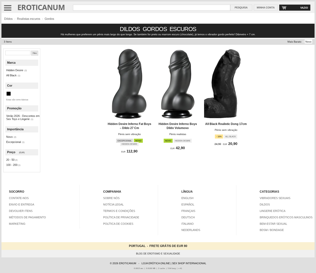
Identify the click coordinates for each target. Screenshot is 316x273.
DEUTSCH (188, 217)
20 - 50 (10, 159)
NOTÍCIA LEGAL (113, 204)
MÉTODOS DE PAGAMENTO (27, 217)
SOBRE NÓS (111, 198)
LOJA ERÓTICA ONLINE (156, 263)
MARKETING (17, 223)
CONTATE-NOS (19, 198)
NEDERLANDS (190, 230)
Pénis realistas (177, 134)
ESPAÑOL (187, 204)
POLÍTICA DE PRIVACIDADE (121, 217)
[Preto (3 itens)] (9, 94)
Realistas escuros (28, 18)
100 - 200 (11, 164)
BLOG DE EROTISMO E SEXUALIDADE (158, 253)
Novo (308, 41)
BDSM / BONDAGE (272, 230)
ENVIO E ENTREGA (21, 204)
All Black (11, 75)
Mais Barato (294, 41)
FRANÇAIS (188, 210)
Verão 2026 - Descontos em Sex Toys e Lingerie (23, 117)
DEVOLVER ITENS (21, 210)
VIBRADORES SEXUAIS (275, 198)
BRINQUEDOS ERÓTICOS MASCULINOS (286, 217)
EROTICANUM (41, 7)
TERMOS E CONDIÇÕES (119, 210)
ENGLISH (187, 198)
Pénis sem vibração (129, 134)
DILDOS (265, 204)
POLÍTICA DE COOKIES (118, 223)
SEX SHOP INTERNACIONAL (189, 263)
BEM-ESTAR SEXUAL (273, 223)
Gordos (49, 18)
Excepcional (13, 141)
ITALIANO (187, 223)
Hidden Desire (14, 70)
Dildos (8, 18)
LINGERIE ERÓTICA (272, 210)
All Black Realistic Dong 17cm (226, 123)
